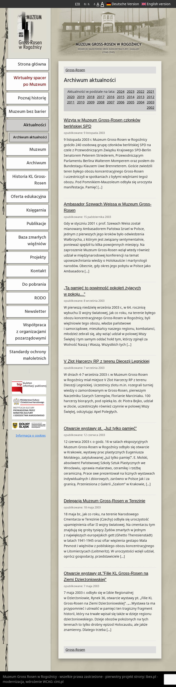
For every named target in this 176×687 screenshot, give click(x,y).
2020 (71, 97)
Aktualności (34, 125)
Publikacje (36, 224)
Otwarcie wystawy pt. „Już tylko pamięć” (100, 428)
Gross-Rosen (30, 30)
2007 (110, 102)
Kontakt (38, 271)
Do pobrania (34, 284)
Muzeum (37, 149)
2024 (120, 91)
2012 (150, 97)
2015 (120, 97)
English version (158, 4)
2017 (100, 97)
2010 (81, 102)
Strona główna (32, 64)
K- (89, 3)
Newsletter (35, 311)
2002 (150, 107)
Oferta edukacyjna (28, 197)
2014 (130, 97)
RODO (40, 298)
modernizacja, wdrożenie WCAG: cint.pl (33, 681)
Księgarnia (36, 210)
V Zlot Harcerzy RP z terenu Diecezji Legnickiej (106, 361)
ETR (77, 4)
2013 (140, 97)
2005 (130, 102)
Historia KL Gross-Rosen (29, 180)
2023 (130, 91)
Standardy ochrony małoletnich (27, 355)
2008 (100, 102)
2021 (150, 91)
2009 (91, 102)
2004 (140, 102)
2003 (150, 102)
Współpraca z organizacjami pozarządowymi (30, 331)
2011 (71, 102)
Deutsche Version (125, 4)
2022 (140, 91)
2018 (91, 97)
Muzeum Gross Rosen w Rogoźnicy (30, 676)
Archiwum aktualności (30, 137)
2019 (81, 97)
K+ (85, 3)
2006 (120, 102)
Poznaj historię (32, 98)
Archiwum (36, 163)
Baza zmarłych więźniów (32, 240)
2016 (110, 97)
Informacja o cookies (31, 435)
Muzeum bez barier (27, 112)
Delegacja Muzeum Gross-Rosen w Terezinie (104, 500)
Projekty (38, 257)
